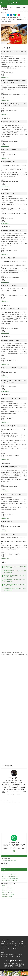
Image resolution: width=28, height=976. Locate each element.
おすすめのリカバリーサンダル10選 (9, 880)
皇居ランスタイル (3, 800)
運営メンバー (13, 954)
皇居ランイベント (9, 800)
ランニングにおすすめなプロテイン (9, 874)
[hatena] (14, 15)
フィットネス (3, 948)
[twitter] (8, 15)
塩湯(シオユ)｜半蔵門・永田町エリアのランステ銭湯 (12, 652)
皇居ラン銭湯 (19, 941)
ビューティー (10, 948)
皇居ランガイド (4, 941)
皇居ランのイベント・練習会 (8, 894)
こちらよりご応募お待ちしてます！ (10, 860)
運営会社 (3, 956)
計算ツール (16, 948)
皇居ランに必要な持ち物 (7, 888)
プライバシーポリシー (10, 956)
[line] (16, 15)
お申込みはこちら (5, 77)
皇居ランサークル (12, 943)
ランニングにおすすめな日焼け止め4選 (10, 878)
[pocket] (19, 15)
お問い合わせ (18, 956)
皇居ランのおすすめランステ (8, 890)
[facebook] (11, 15)
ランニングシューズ (12, 945)
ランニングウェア (21, 945)
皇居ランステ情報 (12, 941)
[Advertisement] (14, 606)
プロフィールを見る (11, 794)
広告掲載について (6, 864)
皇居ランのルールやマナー (7, 892)
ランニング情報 (4, 945)
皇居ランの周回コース (6, 885)
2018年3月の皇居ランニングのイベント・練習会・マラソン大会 (14, 654)
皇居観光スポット (21, 943)
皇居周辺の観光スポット (7, 896)
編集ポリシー (18, 794)
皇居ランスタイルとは (5, 954)
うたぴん (4, 12)
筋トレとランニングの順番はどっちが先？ (10, 876)
